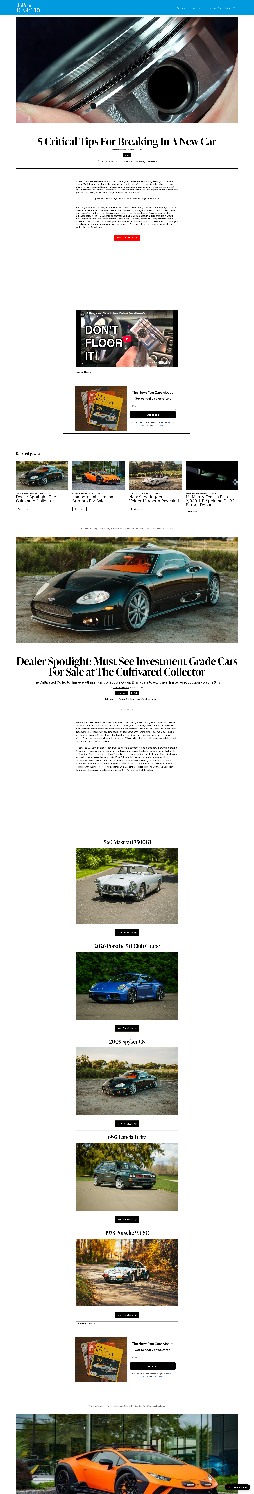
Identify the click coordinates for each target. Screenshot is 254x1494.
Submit (154, 764)
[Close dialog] (186, 708)
